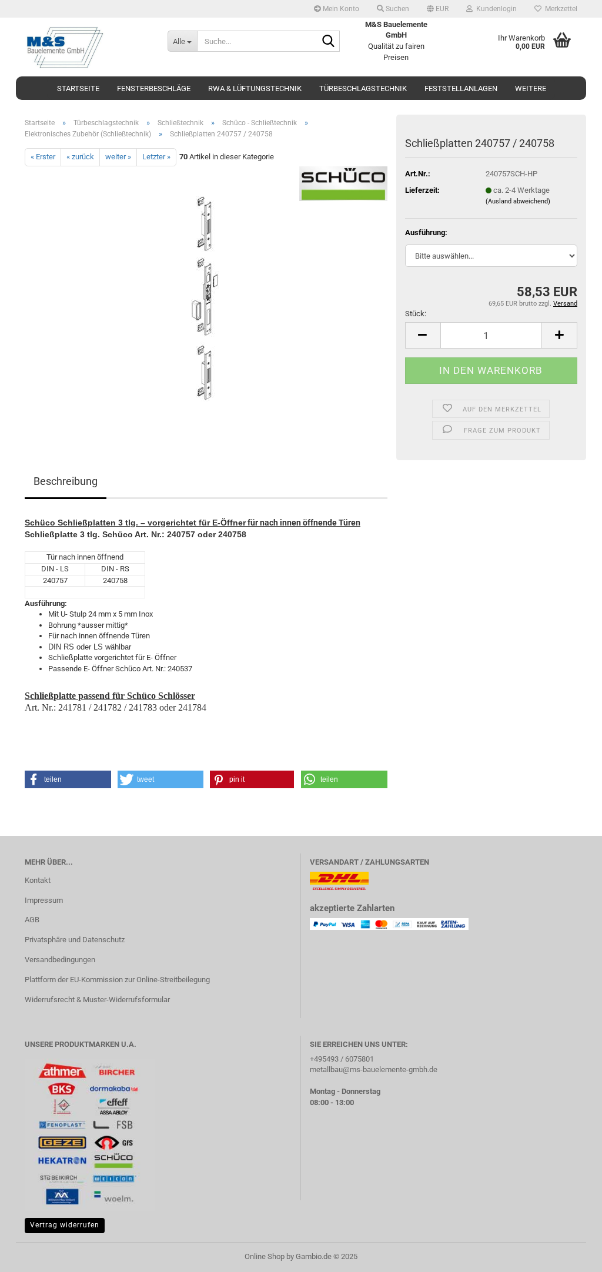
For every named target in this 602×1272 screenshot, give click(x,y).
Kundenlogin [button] (495, 9)
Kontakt (38, 880)
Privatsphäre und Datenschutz (75, 939)
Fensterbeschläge (153, 88)
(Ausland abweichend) (518, 201)
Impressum (44, 900)
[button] (437, 9)
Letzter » (156, 156)
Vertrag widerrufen (64, 1225)
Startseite (78, 88)
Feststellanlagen (460, 88)
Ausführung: (426, 232)
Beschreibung (66, 481)
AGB (32, 919)
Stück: (415, 313)
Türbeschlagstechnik (363, 88)
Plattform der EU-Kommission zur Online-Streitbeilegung (117, 979)
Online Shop (265, 1256)
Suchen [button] (396, 9)
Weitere (530, 88)
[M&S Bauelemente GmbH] (87, 47)
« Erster (43, 156)
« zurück (80, 156)
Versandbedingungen (60, 959)
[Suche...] (328, 41)
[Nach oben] (569, 1254)
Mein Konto (340, 9)
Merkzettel (559, 9)
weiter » (118, 156)
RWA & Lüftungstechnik (255, 88)
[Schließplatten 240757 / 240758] (206, 297)
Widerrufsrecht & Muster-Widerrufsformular (97, 999)
